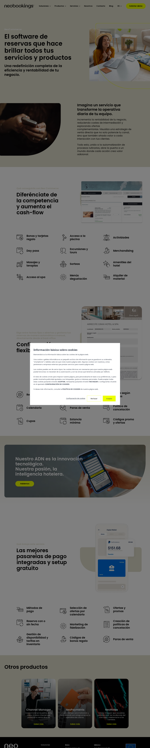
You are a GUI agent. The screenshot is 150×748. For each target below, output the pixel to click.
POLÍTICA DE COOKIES (71, 389)
